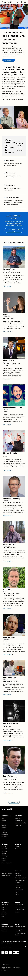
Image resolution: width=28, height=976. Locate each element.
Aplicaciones (4, 904)
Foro (2, 916)
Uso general (4, 851)
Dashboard (17, 849)
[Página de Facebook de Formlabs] (2, 952)
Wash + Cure (18, 818)
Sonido (16, 894)
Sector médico (18, 885)
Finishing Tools (18, 825)
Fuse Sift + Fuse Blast (20, 823)
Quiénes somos (19, 904)
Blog (2, 907)
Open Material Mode (6, 863)
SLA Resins (4, 846)
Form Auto (4, 827)
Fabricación (18, 875)
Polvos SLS (4, 849)
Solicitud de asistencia (7, 926)
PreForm (17, 846)
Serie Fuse (4, 832)
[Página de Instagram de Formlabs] (10, 952)
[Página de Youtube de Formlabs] (14, 952)
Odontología (4, 856)
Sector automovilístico (20, 878)
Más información (7, 286)
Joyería (17, 892)
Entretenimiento (19, 889)
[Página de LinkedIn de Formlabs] (17, 952)
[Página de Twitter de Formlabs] (6, 952)
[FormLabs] (6, 2)
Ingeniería (3, 853)
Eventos (3, 911)
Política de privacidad (6, 967)
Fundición (3, 860)
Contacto (17, 911)
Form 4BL (3, 825)
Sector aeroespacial (20, 880)
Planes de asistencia (6, 873)
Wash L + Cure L (19, 820)
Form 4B (3, 820)
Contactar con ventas (20, 926)
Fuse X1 (3, 830)
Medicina (3, 858)
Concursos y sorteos (11, 969)
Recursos (3, 909)
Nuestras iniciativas (20, 909)
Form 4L (3, 823)
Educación (17, 887)
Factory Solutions (5, 875)
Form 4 (3, 818)
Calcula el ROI (4, 914)
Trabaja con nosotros (20, 907)
